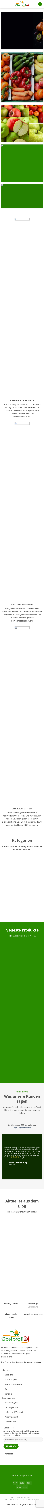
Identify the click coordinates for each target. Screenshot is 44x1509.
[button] (3, 4)
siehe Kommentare (22, 1127)
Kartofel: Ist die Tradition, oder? (22, 1271)
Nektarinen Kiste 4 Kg (33, 967)
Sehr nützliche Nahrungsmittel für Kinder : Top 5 (22, 1246)
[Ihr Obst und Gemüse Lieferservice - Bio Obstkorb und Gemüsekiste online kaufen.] (22, 4)
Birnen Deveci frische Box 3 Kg (11, 968)
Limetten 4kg (33, 1066)
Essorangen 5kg (11, 1066)
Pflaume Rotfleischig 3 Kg (11, 1001)
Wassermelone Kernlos (32, 1001)
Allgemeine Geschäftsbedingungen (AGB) (22, 1499)
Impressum (15, 1497)
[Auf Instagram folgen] (24, 1470)
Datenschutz (27, 1497)
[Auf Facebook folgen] (20, 1470)
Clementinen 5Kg (32, 1034)
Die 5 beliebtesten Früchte (22, 1223)
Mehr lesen (22, 1235)
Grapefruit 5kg (11, 1034)
